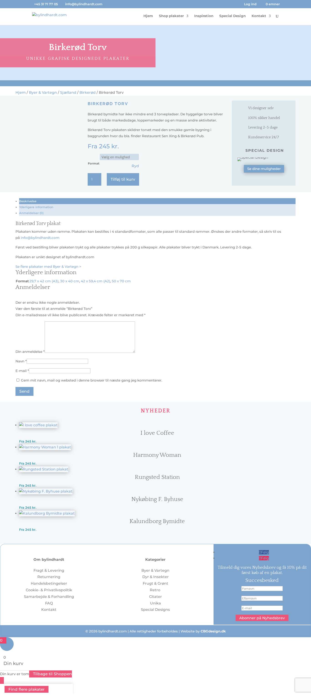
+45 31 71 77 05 (46, 4)
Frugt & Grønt (155, 583)
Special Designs (155, 609)
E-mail (22, 371)
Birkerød (87, 92)
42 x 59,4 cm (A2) (95, 281)
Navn (21, 361)
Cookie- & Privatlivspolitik (49, 590)
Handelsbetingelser (49, 583)
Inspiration (203, 16)
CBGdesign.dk (213, 631)
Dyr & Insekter (155, 577)
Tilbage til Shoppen (52, 674)
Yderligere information (36, 207)
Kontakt (259, 16)
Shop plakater (171, 16)
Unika (155, 603)
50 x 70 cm (121, 281)
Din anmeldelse (30, 351)
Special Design (232, 16)
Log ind (250, 4)
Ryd (135, 166)
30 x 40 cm (69, 281)
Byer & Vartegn (43, 92)
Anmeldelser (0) (31, 213)
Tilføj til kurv (123, 179)
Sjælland (68, 92)
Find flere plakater (26, 689)
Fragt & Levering (48, 570)
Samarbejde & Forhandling (49, 596)
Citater (155, 596)
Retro (155, 590)
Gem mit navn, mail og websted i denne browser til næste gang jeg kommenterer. (91, 380)
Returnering (48, 577)
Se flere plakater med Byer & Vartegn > (48, 266)
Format (93, 163)
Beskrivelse (27, 201)
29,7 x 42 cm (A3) (44, 281)
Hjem (148, 16)
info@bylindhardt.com (40, 237)
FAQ (49, 603)
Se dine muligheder (264, 169)
